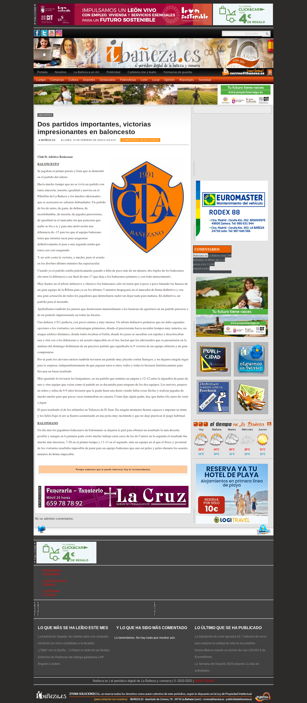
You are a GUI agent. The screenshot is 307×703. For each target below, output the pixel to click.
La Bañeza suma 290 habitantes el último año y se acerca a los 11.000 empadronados (212, 261)
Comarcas (57, 80)
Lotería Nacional (54, 581)
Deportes (89, 80)
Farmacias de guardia (178, 72)
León (144, 80)
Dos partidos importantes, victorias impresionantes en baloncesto (94, 128)
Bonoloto (49, 584)
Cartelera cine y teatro (142, 72)
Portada (42, 72)
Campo (41, 80)
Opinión (169, 80)
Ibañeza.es (154, 55)
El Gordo (49, 594)
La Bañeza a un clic (86, 72)
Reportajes (186, 80)
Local (155, 80)
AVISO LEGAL (204, 681)
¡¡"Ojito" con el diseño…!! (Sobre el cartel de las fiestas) (74, 650)
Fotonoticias (128, 80)
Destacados (107, 80)
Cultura (73, 80)
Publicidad (113, 72)
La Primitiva (51, 591)
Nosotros (60, 72)
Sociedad (205, 80)
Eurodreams (51, 574)
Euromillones (52, 570)
